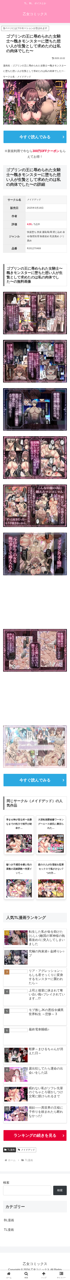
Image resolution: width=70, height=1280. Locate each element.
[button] (62, 782)
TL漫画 (11, 1149)
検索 (6, 1182)
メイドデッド (28, 1149)
